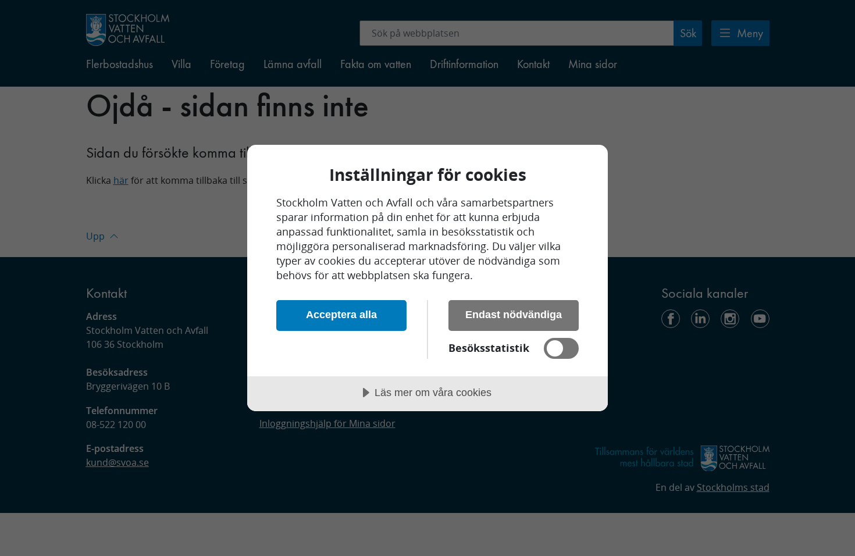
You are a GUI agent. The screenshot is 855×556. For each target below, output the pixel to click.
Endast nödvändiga (513, 314)
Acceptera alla (341, 314)
